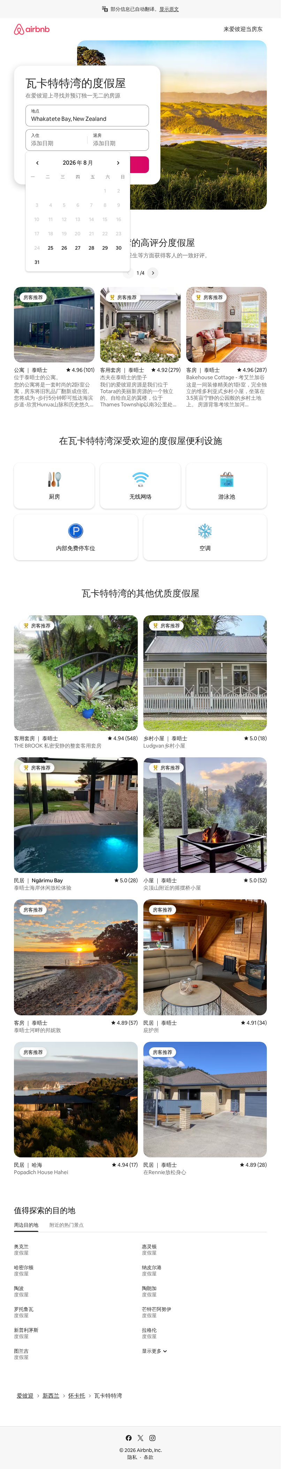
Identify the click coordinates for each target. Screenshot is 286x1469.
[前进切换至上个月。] (38, 163)
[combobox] (87, 119)
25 (50, 248)
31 (37, 262)
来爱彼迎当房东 (243, 29)
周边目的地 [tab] (26, 1225)
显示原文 (169, 9)
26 (64, 248)
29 (105, 248)
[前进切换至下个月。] (118, 163)
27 (78, 248)
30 (119, 248)
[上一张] (128, 273)
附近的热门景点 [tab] (67, 1225)
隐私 (132, 1457)
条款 (148, 1457)
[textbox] (56, 143)
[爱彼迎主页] (32, 29)
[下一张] (152, 273)
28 (91, 248)
